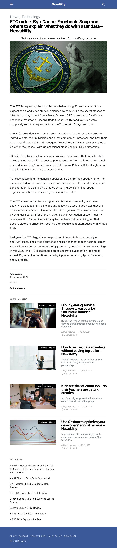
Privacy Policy (38, 536)
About (13, 536)
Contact (23, 536)
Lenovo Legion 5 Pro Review (25, 507)
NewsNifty (58, 4)
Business (43, 305)
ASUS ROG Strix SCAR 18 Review (28, 513)
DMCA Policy (55, 536)
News (14, 17)
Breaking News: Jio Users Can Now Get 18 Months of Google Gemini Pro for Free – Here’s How (32, 469)
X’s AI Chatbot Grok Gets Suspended (30, 478)
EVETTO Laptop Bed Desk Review (28, 493)
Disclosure (70, 536)
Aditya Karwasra (17, 288)
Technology (31, 17)
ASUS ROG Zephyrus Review (25, 519)
